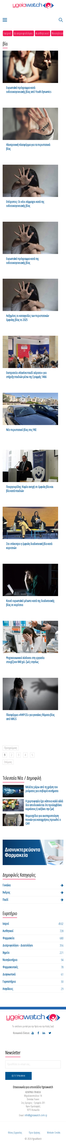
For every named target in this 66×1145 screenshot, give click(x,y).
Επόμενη (8, 762)
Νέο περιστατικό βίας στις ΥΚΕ (21, 430)
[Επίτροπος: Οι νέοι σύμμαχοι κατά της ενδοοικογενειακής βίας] (30, 181)
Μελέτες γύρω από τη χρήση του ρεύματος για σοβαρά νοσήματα (42, 789)
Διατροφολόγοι (23, 33)
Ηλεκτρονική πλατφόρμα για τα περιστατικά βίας (28, 147)
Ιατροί (7, 33)
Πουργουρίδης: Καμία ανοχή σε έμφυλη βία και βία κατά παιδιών (29, 489)
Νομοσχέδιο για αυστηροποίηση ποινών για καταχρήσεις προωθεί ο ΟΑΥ (43, 819)
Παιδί (5, 899)
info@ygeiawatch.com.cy (36, 1115)
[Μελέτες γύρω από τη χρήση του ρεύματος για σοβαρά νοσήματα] (13, 791)
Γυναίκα (7, 885)
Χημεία (6, 952)
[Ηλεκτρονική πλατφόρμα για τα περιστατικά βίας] (30, 124)
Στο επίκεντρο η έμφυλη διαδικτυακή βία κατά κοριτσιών (29, 546)
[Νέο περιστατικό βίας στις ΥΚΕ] (30, 409)
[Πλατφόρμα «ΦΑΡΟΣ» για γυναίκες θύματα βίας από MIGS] (30, 694)
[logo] (33, 1017)
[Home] (33, 5)
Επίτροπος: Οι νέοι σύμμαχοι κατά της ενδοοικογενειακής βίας (25, 204)
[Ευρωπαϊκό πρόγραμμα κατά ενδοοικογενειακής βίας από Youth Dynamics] (30, 67)
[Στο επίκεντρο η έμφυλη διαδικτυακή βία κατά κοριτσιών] (30, 523)
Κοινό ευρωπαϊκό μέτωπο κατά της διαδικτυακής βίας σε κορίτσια (30, 603)
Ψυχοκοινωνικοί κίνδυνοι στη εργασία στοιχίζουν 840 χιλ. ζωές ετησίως (25, 660)
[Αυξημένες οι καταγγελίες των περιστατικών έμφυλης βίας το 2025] (30, 295)
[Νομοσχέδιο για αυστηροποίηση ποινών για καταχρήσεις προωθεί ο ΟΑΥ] (13, 820)
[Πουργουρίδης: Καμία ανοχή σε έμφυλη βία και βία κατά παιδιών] (30, 466)
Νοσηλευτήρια (10, 960)
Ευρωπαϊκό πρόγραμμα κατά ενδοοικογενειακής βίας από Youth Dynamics (28, 90)
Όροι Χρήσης (34, 1132)
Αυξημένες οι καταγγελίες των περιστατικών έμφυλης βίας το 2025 (27, 318)
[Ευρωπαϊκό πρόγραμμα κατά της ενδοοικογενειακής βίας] (30, 238)
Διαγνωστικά (9, 974)
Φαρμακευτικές (10, 967)
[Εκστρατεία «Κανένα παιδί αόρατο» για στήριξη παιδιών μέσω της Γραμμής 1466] (30, 352)
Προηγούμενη (10, 748)
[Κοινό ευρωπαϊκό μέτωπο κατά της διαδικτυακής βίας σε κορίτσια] (30, 580)
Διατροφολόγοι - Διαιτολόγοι (18, 945)
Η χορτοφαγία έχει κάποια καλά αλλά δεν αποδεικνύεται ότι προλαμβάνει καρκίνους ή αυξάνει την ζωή (44, 805)
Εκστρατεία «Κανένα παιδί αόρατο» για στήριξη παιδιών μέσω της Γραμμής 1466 (26, 375)
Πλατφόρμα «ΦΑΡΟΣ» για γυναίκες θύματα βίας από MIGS (30, 717)
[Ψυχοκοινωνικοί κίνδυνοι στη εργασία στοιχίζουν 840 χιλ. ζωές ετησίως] (30, 637)
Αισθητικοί (42, 33)
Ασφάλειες (8, 988)
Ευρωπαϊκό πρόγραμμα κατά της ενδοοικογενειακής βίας (22, 261)
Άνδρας (6, 892)
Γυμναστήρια (9, 981)
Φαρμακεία (8, 938)
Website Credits (53, 1132)
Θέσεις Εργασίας (15, 1132)
